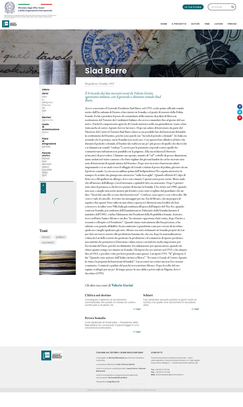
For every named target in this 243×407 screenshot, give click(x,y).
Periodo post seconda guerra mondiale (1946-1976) (47, 166)
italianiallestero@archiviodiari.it (169, 374)
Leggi (138, 309)
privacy (115, 390)
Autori (195, 23)
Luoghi (218, 23)
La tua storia (193, 7)
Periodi (232, 23)
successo (48, 242)
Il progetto (179, 23)
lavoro (46, 237)
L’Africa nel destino (98, 295)
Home (164, 23)
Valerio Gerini (122, 285)
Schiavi (148, 295)
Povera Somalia (95, 318)
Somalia (46, 146)
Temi (207, 23)
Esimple (152, 390)
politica (60, 237)
